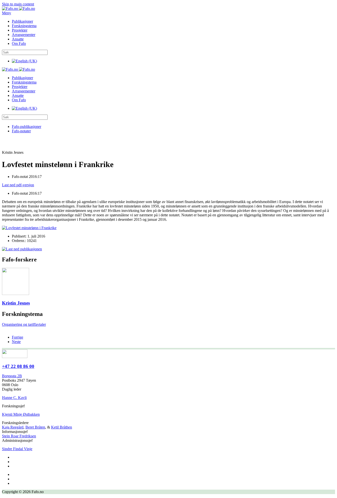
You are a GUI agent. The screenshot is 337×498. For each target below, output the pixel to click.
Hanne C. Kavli (14, 397)
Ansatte (18, 39)
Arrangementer (23, 35)
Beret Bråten (35, 427)
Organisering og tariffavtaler (24, 324)
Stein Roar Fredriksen (19, 436)
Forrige (17, 337)
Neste (16, 342)
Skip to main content (18, 4)
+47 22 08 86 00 (18, 366)
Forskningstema (24, 26)
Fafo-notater (21, 131)
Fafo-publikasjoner (26, 126)
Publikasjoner (22, 21)
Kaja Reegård (12, 427)
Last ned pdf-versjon (18, 185)
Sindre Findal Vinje (17, 449)
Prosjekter (19, 30)
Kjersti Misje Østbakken (21, 414)
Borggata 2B (12, 376)
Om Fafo (19, 43)
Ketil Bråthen (61, 427)
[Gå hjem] (18, 8)
